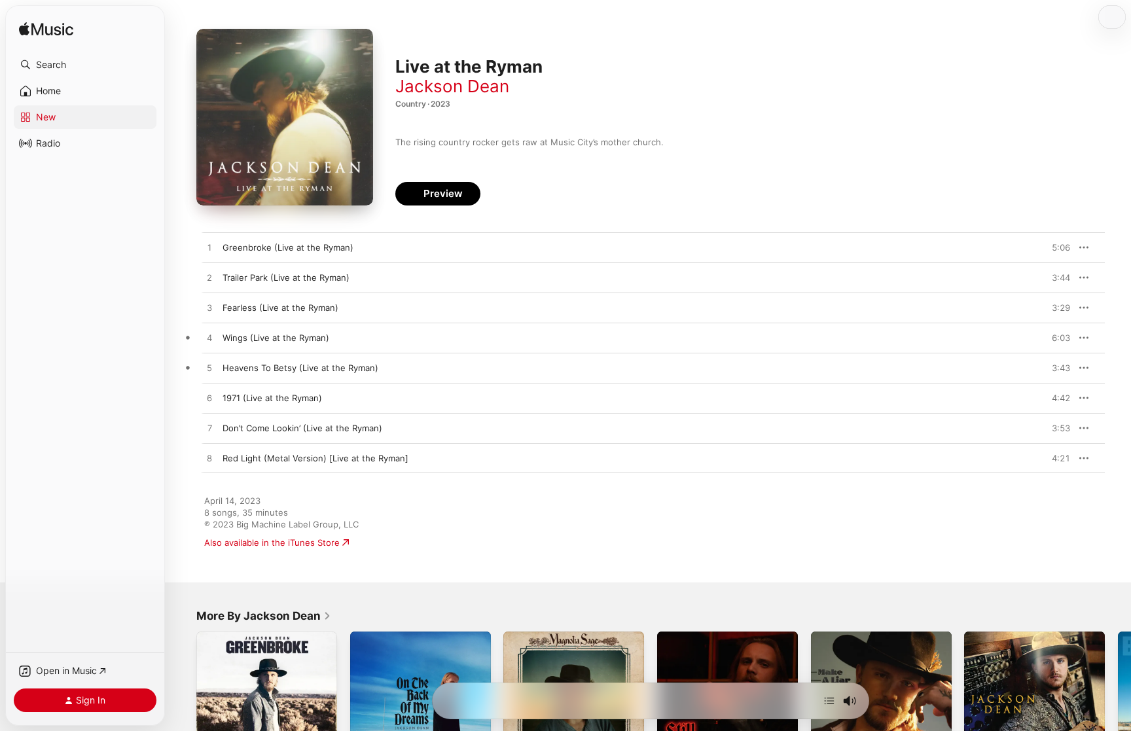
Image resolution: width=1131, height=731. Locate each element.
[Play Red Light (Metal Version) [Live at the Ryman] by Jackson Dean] (209, 459)
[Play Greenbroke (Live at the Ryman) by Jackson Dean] (209, 248)
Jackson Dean (452, 86)
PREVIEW (1055, 247)
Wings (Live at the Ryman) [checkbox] (276, 337)
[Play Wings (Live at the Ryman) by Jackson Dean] (209, 338)
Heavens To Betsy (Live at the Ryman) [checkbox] (300, 368)
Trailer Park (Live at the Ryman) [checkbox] (286, 277)
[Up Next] (829, 701)
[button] (85, 65)
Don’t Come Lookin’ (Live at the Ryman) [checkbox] (302, 428)
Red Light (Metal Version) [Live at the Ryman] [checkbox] (315, 458)
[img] (46, 29)
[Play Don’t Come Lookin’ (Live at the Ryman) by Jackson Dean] (209, 429)
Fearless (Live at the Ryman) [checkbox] (280, 307)
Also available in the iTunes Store (272, 542)
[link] (263, 616)
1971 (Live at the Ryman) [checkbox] (272, 398)
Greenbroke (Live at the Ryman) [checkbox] (288, 247)
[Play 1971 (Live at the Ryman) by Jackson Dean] (209, 398)
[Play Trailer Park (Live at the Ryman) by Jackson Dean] (209, 278)
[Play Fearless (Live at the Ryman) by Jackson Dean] (209, 308)
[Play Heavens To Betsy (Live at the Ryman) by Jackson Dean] (209, 368)
